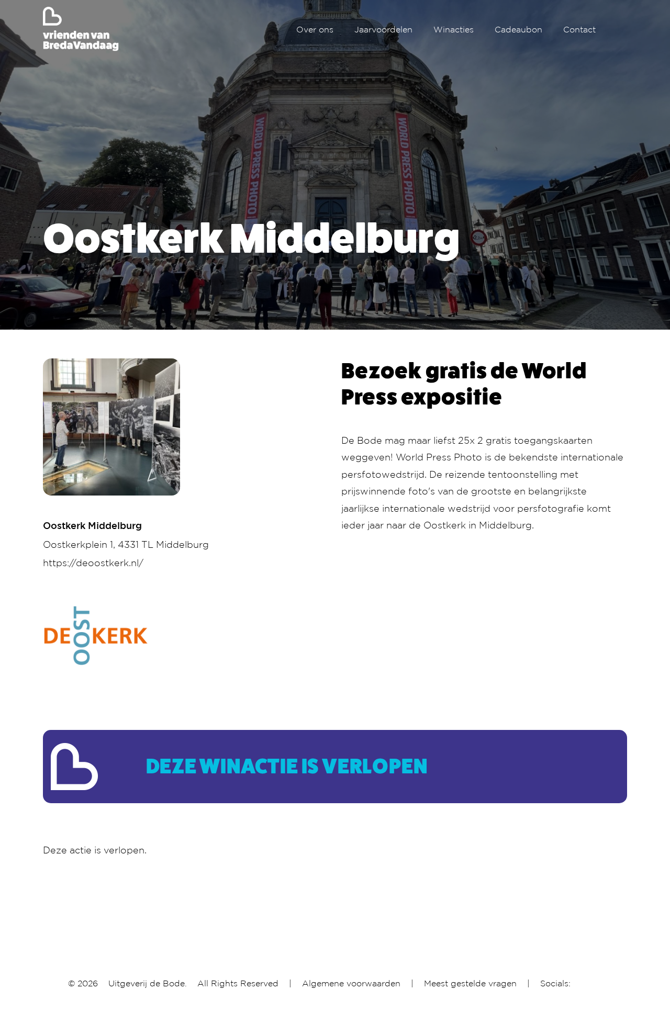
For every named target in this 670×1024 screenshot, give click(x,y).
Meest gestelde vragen (470, 983)
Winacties (453, 29)
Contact (579, 29)
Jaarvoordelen (383, 29)
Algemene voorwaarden (351, 983)
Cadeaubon (518, 29)
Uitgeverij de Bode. (147, 983)
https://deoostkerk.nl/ (93, 562)
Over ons (314, 29)
